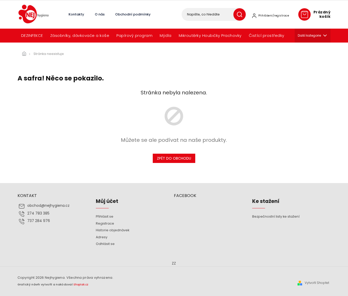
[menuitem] (32, 36)
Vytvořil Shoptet (317, 283)
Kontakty (76, 14)
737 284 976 (38, 220)
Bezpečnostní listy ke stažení (276, 216)
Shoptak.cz (80, 284)
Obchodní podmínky (133, 14)
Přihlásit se (104, 216)
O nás (100, 14)
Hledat (241, 14)
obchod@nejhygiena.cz (48, 205)
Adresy (101, 237)
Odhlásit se (105, 244)
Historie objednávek (112, 230)
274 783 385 (38, 213)
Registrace (105, 223)
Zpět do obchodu (174, 158)
